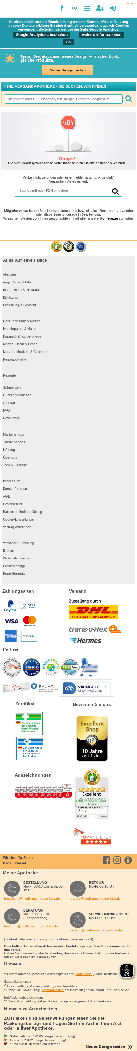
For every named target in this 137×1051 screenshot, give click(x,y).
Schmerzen (12, 387)
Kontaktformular (15, 489)
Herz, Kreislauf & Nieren (21, 321)
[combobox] (63, 99)
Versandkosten (53, 990)
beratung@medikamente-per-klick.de (31, 926)
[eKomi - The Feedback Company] (56, 247)
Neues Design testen (67, 70)
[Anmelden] (113, 8)
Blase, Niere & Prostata (21, 290)
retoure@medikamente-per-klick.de (95, 898)
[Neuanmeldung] (100, 8)
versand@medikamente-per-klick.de (96, 930)
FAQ (6, 410)
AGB (6, 496)
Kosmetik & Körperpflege (22, 336)
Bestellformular (14, 573)
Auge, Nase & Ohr (17, 282)
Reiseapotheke (14, 359)
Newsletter (11, 418)
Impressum (11, 481)
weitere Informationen (101, 35)
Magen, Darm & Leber (20, 344)
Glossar (9, 403)
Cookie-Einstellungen (19, 519)
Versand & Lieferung (18, 543)
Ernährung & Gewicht (19, 305)
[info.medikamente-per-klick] (129, 860)
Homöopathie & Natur (19, 329)
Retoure (9, 550)
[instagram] (118, 860)
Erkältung (10, 297)
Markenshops (13, 434)
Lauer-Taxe (83, 974)
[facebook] (107, 860)
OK (68, 42)
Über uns (10, 457)
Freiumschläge (14, 566)
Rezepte (9, 375)
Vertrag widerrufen (17, 527)
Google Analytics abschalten (42, 35)
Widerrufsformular (17, 558)
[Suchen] (128, 99)
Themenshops (14, 442)
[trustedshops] (68, 247)
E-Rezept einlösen (17, 395)
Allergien (9, 274)
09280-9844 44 (14, 863)
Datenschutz (13, 504)
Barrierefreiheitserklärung (22, 512)
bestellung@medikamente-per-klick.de (32, 898)
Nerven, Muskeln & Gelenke (25, 352)
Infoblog (9, 450)
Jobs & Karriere (15, 465)
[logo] (8, 9)
